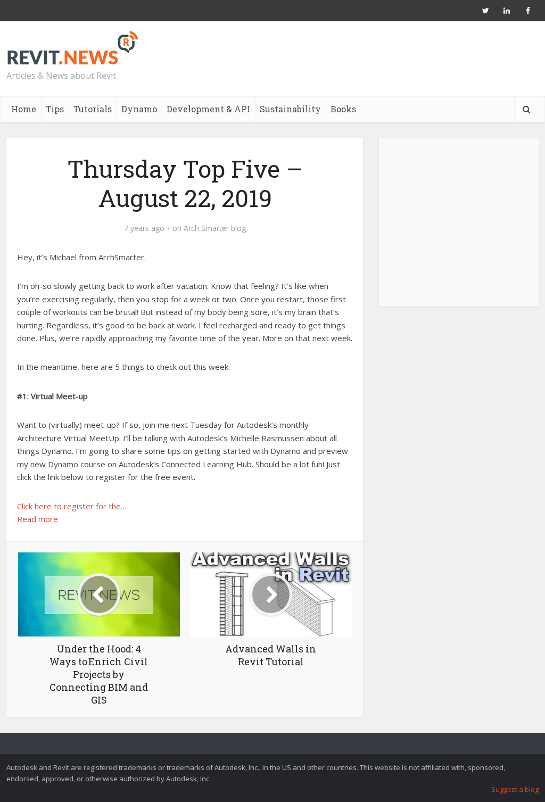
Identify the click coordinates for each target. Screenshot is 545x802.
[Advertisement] (459, 228)
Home (23, 108)
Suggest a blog (515, 789)
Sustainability (290, 108)
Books (343, 108)
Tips (55, 108)
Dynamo (139, 108)
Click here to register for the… (72, 506)
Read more (37, 519)
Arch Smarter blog (215, 228)
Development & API (208, 108)
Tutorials (92, 108)
